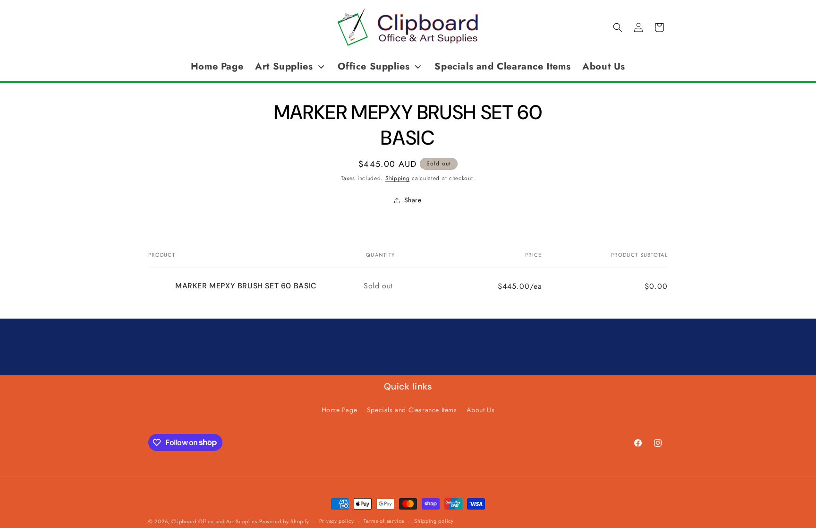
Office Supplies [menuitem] (373, 66)
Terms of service (384, 521)
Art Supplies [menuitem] (284, 66)
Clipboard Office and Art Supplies (214, 521)
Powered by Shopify (284, 521)
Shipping (397, 178)
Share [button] (413, 200)
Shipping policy (434, 521)
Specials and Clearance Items (412, 410)
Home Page (339, 410)
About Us (480, 410)
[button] (617, 27)
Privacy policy (336, 521)
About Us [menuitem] (603, 66)
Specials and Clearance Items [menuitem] (502, 66)
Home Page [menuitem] (217, 66)
